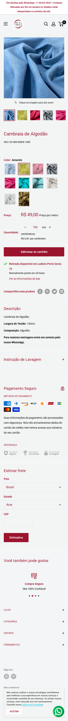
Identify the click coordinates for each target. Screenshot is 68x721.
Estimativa (16, 537)
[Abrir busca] (46, 24)
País (6, 478)
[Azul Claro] (38, 183)
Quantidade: (11, 232)
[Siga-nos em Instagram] (6, 676)
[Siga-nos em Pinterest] (13, 676)
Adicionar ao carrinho (34, 252)
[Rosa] (38, 169)
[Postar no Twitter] (54, 291)
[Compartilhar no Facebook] (40, 291)
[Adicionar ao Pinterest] (47, 291)
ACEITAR (14, 711)
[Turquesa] (24, 183)
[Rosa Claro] (10, 183)
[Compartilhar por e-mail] (61, 291)
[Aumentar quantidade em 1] (50, 227)
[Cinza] (52, 169)
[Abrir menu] (6, 23)
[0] (61, 24)
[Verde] (24, 199)
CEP (6, 514)
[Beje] (52, 183)
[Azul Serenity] (10, 169)
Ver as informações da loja (24, 278)
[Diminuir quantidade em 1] (25, 227)
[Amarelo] (24, 169)
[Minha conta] (53, 24)
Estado (8, 496)
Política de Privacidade (32, 704)
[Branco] (10, 199)
